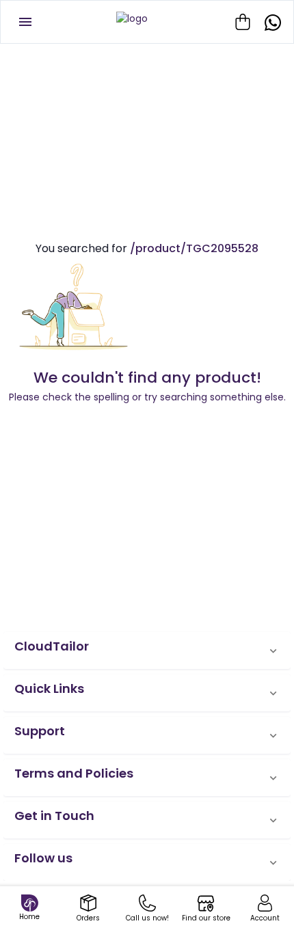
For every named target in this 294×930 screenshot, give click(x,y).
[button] (147, 650)
